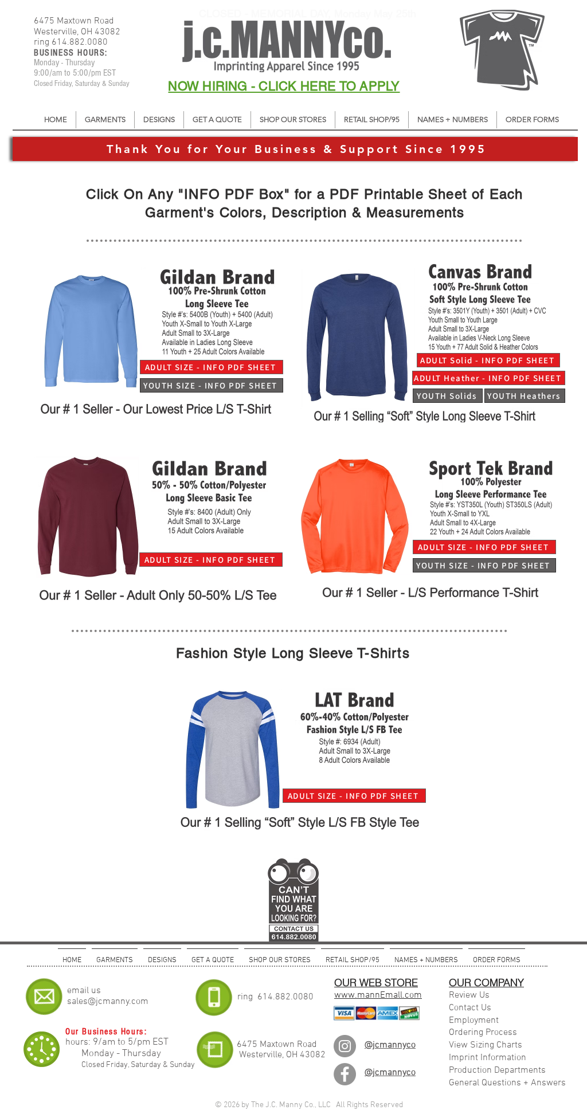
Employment (474, 1020)
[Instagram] (345, 1046)
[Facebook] (345, 1074)
